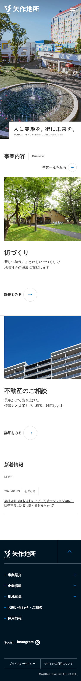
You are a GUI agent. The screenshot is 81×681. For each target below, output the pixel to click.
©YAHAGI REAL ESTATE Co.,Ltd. (58, 674)
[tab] (75, 65)
